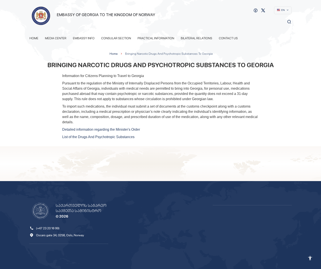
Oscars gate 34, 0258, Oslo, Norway (60, 235)
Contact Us (228, 38)
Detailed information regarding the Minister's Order (101, 129)
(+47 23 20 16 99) (48, 228)
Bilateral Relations (196, 38)
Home (33, 38)
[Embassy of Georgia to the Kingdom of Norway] (40, 16)
